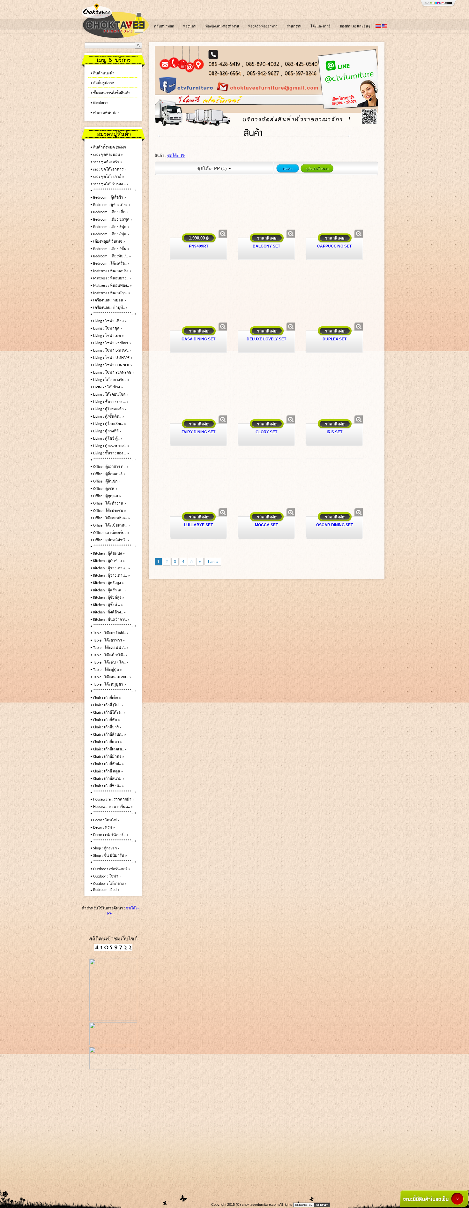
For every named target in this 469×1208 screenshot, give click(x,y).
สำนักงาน (294, 26)
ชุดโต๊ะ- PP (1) (212, 168)
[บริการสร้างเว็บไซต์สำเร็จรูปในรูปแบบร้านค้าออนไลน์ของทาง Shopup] (311, 1204)
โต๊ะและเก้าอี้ (320, 26)
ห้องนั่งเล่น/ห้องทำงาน (222, 26)
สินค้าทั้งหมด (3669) (109, 147)
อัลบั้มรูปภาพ (104, 83)
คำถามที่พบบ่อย (106, 113)
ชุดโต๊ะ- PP (176, 155)
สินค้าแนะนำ (104, 73)
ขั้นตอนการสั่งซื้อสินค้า (111, 93)
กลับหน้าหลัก (164, 26)
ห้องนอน (190, 26)
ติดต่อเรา (100, 103)
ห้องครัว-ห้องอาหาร (263, 26)
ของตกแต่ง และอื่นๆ (354, 26)
